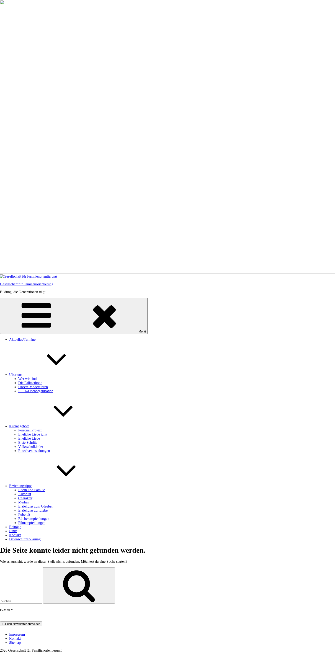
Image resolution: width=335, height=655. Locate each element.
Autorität (24, 494)
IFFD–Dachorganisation (35, 391)
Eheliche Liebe (29, 438)
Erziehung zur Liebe (33, 510)
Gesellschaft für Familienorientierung (26, 284)
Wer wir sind (27, 379)
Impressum (17, 634)
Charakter (25, 498)
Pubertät (24, 514)
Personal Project (29, 430)
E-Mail (6, 610)
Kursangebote (19, 426)
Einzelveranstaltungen (34, 451)
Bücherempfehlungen (33, 519)
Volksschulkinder (30, 447)
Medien (23, 502)
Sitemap (15, 643)
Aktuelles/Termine (22, 339)
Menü (142, 331)
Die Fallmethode (30, 383)
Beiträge (15, 527)
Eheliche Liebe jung (32, 434)
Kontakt (15, 535)
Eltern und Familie (31, 490)
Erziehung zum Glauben (35, 506)
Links (13, 531)
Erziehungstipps (20, 486)
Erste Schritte (27, 442)
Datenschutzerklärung (25, 539)
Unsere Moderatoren (33, 387)
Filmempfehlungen (31, 523)
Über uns (15, 374)
